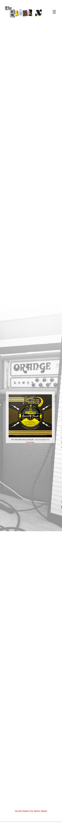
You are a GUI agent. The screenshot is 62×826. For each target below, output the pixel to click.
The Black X (26, 18)
